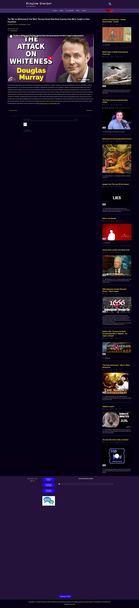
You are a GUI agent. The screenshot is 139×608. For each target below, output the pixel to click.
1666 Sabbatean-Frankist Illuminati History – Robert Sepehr (114, 290)
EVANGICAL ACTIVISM (48, 485)
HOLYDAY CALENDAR (49, 490)
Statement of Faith (65, 596)
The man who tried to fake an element (115, 440)
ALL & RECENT (70, 10)
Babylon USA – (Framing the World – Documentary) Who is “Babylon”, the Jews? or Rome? (114, 333)
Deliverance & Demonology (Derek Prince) (116, 139)
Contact (84, 10)
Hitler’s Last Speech (109, 218)
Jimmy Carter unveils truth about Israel (116, 250)
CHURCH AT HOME (48, 479)
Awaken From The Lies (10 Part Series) (115, 184)
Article (104, 86)
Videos (61, 10)
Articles (55, 10)
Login (76, 119)
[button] (110, 4)
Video (28, 24)
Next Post (90, 110)
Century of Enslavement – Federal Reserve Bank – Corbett (114, 20)
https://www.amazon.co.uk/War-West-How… (48, 103)
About (77, 10)
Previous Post (12, 110)
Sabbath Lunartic (108, 406)
